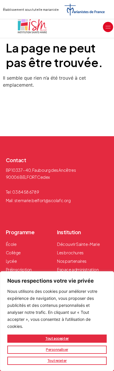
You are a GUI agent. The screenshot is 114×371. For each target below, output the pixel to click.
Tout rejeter (57, 360)
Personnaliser (57, 349)
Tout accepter (57, 338)
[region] (57, 321)
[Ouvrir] (108, 26)
